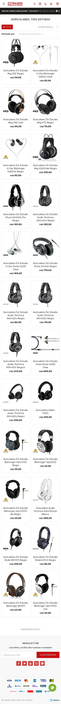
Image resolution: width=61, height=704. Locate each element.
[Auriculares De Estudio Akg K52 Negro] (16, 53)
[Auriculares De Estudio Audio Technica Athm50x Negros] (16, 343)
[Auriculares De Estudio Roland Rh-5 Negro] (45, 539)
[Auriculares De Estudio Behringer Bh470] (16, 585)
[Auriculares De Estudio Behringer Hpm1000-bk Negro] (16, 490)
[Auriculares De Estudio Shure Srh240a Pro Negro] (16, 196)
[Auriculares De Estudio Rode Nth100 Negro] (16, 539)
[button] (34, 4)
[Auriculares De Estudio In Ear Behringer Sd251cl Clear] (45, 53)
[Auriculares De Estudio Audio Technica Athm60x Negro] (16, 392)
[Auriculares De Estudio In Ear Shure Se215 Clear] (16, 245)
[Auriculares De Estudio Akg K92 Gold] (16, 102)
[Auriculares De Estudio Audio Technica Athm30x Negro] (45, 294)
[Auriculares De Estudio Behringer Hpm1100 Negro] (16, 441)
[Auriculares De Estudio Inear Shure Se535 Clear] (45, 343)
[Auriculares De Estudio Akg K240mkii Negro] (45, 147)
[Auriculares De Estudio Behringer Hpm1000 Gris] (45, 585)
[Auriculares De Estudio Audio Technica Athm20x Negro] (16, 294)
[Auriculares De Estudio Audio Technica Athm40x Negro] (45, 196)
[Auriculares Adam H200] (45, 392)
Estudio (30, 34)
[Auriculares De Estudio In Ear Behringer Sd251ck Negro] (16, 147)
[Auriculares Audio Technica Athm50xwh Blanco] (45, 490)
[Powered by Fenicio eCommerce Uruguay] (54, 700)
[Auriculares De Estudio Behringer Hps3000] (45, 441)
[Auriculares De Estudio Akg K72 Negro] (45, 102)
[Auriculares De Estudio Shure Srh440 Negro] (45, 245)
